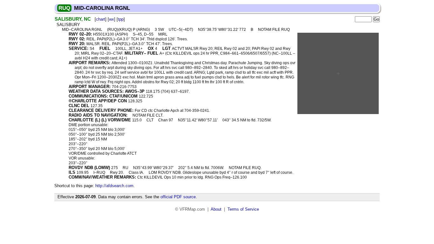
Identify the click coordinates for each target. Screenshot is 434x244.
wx (111, 19)
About (216, 209)
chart (100, 19)
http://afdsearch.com (114, 185)
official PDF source (178, 196)
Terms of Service (243, 209)
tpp (121, 19)
